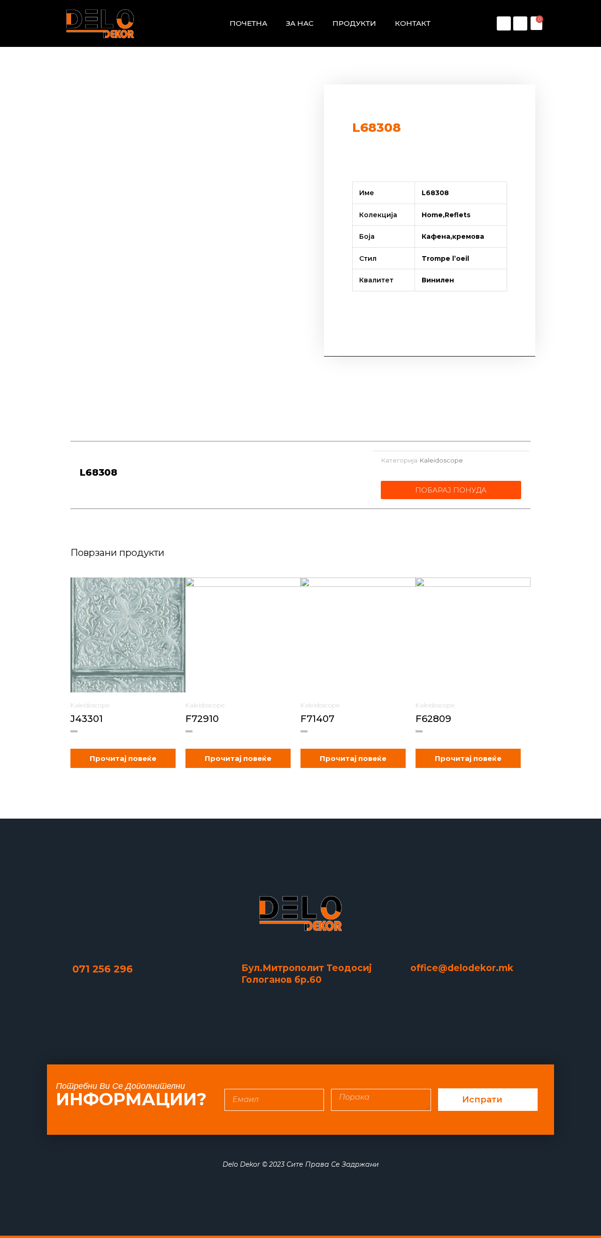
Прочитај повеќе (123, 758)
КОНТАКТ (413, 23)
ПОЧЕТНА (248, 23)
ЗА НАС (300, 23)
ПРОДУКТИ (354, 23)
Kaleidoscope (441, 460)
